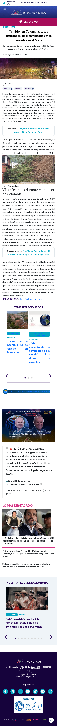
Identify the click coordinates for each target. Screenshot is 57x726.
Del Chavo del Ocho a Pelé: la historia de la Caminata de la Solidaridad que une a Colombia (24, 623)
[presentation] (6, 375)
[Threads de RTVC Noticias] (50, 691)
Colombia (9, 27)
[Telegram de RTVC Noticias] (42, 691)
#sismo (33, 299)
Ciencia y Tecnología (39, 334)
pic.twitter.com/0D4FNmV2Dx (22, 484)
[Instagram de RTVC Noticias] (20, 691)
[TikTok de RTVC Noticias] (35, 691)
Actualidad (13, 333)
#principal (24, 299)
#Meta (40, 299)
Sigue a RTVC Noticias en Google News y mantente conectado (29, 391)
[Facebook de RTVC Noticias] (5, 691)
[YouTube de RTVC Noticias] (27, 691)
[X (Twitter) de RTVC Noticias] (12, 691)
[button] (25, 377)
